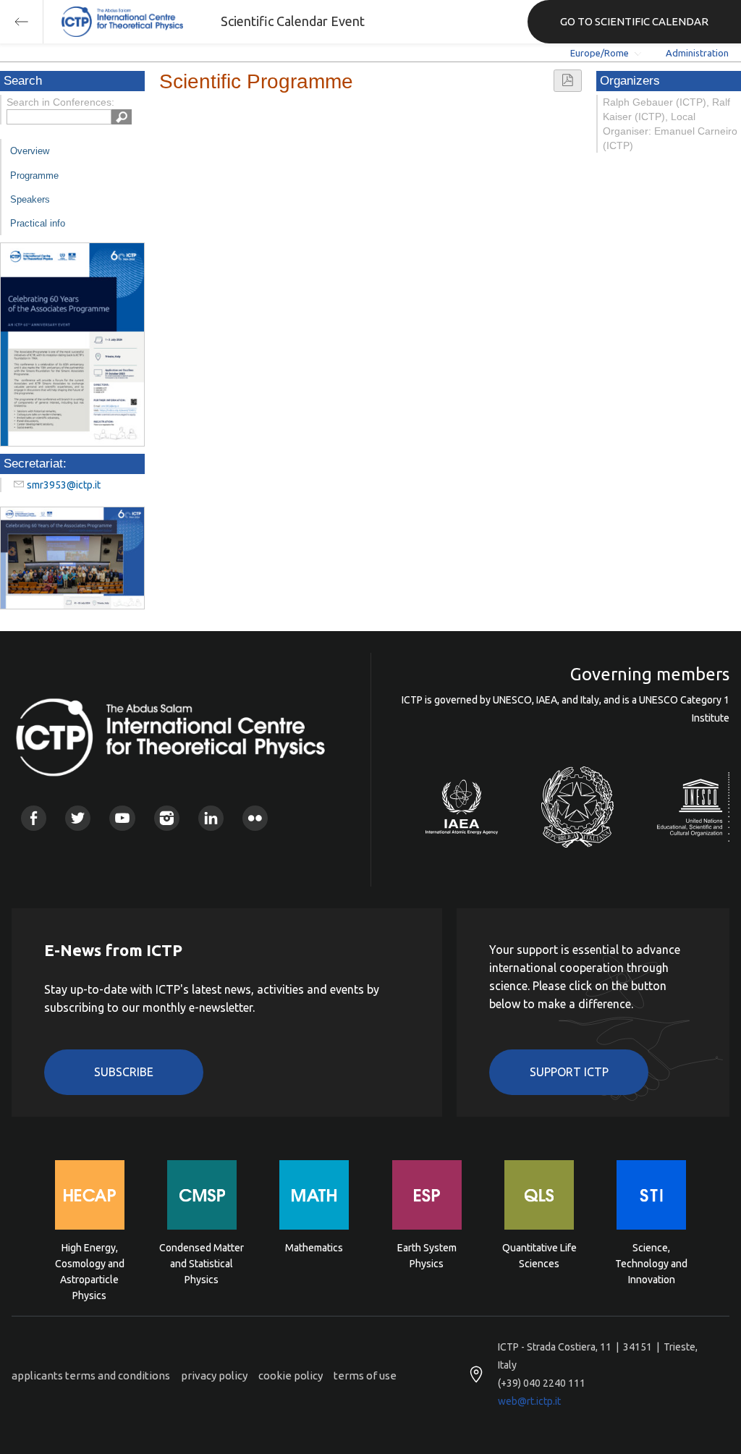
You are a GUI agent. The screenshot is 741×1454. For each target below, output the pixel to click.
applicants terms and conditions (91, 1375)
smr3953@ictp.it (64, 485)
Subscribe (123, 1071)
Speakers (30, 199)
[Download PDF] (568, 80)
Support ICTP (569, 1071)
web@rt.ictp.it (529, 1401)
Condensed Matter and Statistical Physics (201, 1262)
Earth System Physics (427, 1255)
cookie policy (290, 1375)
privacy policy (214, 1375)
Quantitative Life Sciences (539, 1255)
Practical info (37, 223)
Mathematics (314, 1248)
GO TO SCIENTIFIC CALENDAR (634, 21)
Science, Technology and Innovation (651, 1262)
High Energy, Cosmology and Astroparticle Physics (89, 1262)
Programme (34, 175)
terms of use (365, 1375)
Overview (29, 150)
